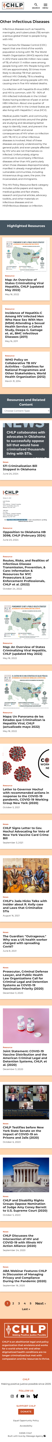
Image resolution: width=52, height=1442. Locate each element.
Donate (26, 1411)
